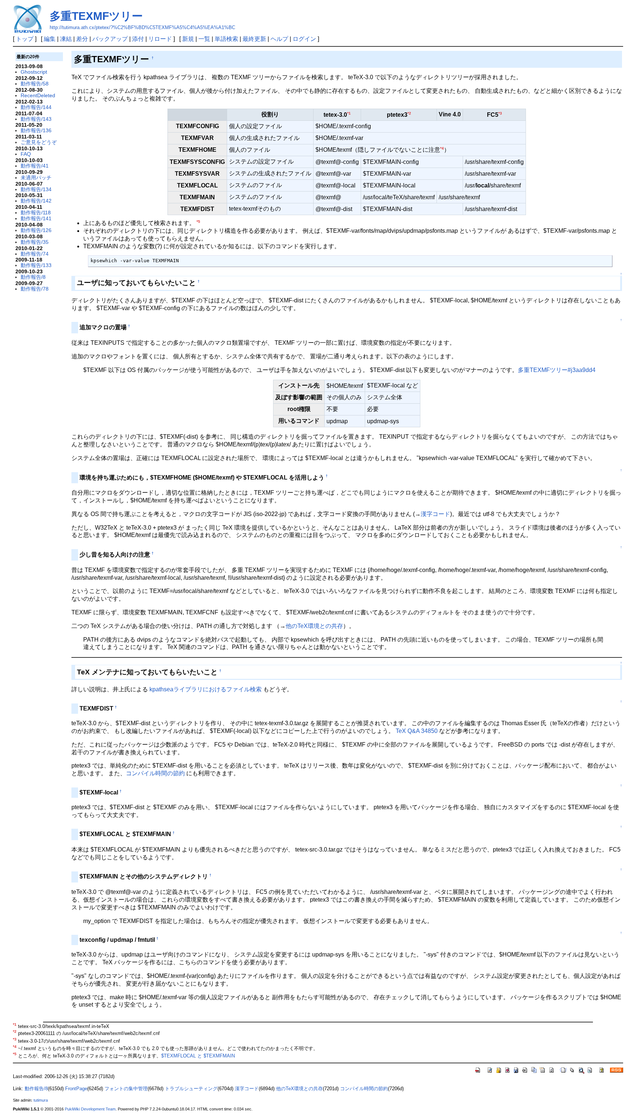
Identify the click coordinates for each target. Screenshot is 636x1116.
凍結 (66, 39)
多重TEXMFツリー (96, 16)
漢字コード (435, 514)
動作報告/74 (35, 254)
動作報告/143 (36, 119)
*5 (198, 222)
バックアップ (110, 39)
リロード (160, 39)
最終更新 (254, 39)
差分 (82, 39)
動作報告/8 (33, 277)
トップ (24, 39)
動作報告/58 (35, 84)
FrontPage (76, 1088)
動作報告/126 (36, 230)
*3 (500, 113)
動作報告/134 (36, 189)
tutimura (40, 1100)
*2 (409, 113)
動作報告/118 (36, 212)
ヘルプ (279, 39)
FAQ (26, 154)
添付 (138, 39)
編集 (50, 39)
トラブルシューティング (191, 1088)
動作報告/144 (36, 107)
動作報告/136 (36, 130)
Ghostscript (34, 72)
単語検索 (226, 39)
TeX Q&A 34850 (417, 731)
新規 (188, 39)
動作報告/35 (35, 242)
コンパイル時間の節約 (155, 773)
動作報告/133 (36, 265)
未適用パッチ (36, 177)
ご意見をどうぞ (39, 142)
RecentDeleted (38, 95)
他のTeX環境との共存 (314, 626)
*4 (442, 148)
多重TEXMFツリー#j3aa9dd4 (557, 370)
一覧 (204, 39)
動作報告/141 (36, 218)
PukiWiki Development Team (90, 1109)
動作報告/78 (35, 289)
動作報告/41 (35, 166)
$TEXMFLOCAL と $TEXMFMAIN (198, 1056)
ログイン (304, 39)
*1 (349, 113)
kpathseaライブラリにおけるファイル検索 (205, 689)
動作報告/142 (36, 201)
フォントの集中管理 (126, 1088)
